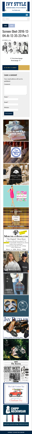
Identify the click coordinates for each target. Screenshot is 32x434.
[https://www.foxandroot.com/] (16, 359)
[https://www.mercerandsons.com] (16, 250)
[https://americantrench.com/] (16, 184)
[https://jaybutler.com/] (16, 337)
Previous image (17, 58)
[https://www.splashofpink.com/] (16, 206)
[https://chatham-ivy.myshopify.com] (16, 403)
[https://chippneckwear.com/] (16, 425)
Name (6, 97)
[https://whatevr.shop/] (16, 271)
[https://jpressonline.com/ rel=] (16, 140)
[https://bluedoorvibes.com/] (16, 315)
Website (6, 107)
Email (6, 102)
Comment (7, 84)
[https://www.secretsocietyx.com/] (16, 381)
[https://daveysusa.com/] (16, 293)
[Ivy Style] (16, 6)
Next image (15, 60)
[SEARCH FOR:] (16, 19)
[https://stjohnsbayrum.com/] (16, 228)
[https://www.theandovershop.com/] (16, 162)
